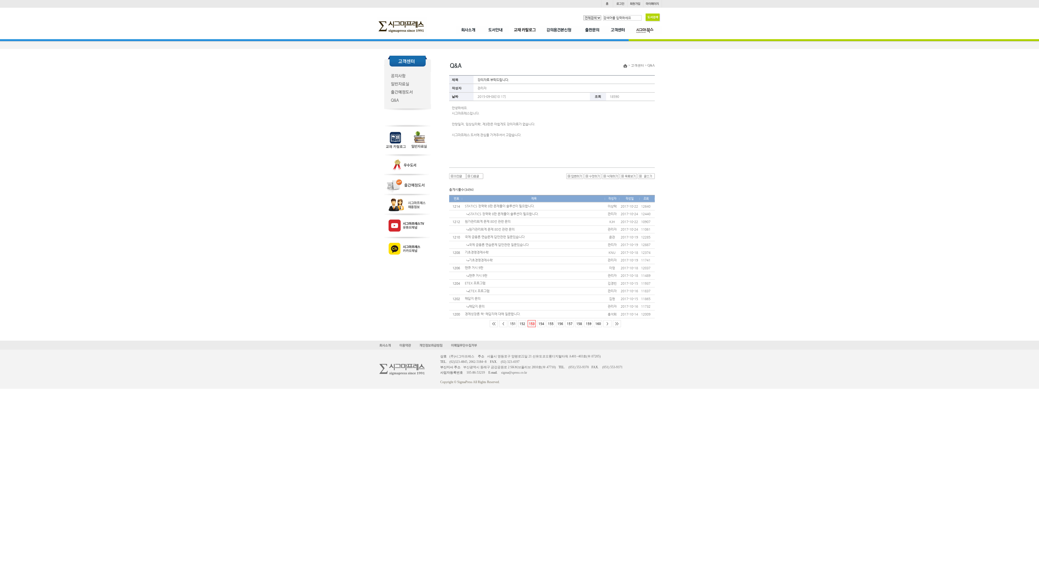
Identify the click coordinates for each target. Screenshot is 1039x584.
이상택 (612, 206)
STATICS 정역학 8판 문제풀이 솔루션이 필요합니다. (500, 206)
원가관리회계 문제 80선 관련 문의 (488, 221)
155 (551, 324)
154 (541, 324)
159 (588, 324)
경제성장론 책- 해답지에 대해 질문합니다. (493, 314)
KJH (612, 222)
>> (617, 324)
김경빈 (612, 283)
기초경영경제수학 (477, 252)
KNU (612, 252)
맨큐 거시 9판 (474, 268)
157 (570, 324)
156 (560, 324)
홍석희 (612, 314)
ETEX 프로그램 (475, 283)
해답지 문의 (473, 298)
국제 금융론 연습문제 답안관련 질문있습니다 (495, 237)
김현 (612, 299)
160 (598, 324)
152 (522, 324)
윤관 (612, 237)
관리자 (482, 88)
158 (579, 324)
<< (493, 324)
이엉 (612, 268)
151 (513, 324)
